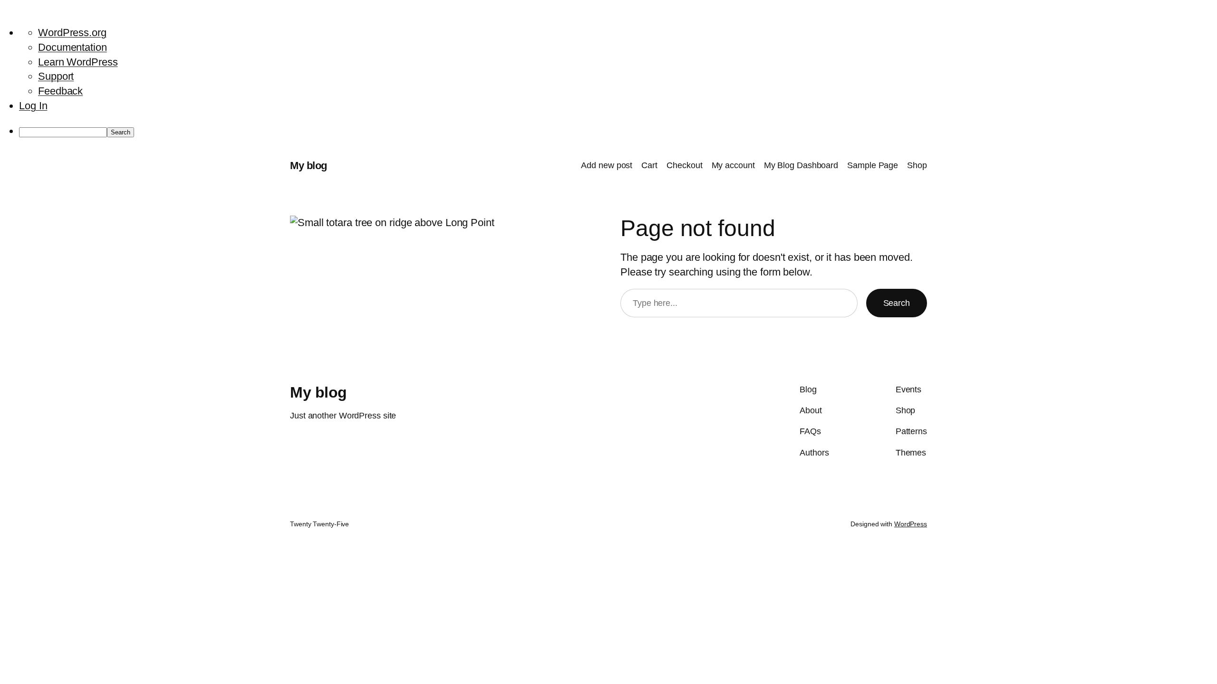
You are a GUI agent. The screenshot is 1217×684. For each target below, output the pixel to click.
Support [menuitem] (56, 76)
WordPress (910, 524)
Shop (917, 165)
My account (733, 165)
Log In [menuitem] (33, 106)
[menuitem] (618, 131)
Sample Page (872, 165)
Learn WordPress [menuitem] (78, 62)
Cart (649, 165)
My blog (308, 165)
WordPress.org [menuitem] (72, 32)
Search (896, 303)
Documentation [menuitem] (72, 47)
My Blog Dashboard (801, 165)
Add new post (606, 165)
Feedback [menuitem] (60, 91)
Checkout (684, 165)
